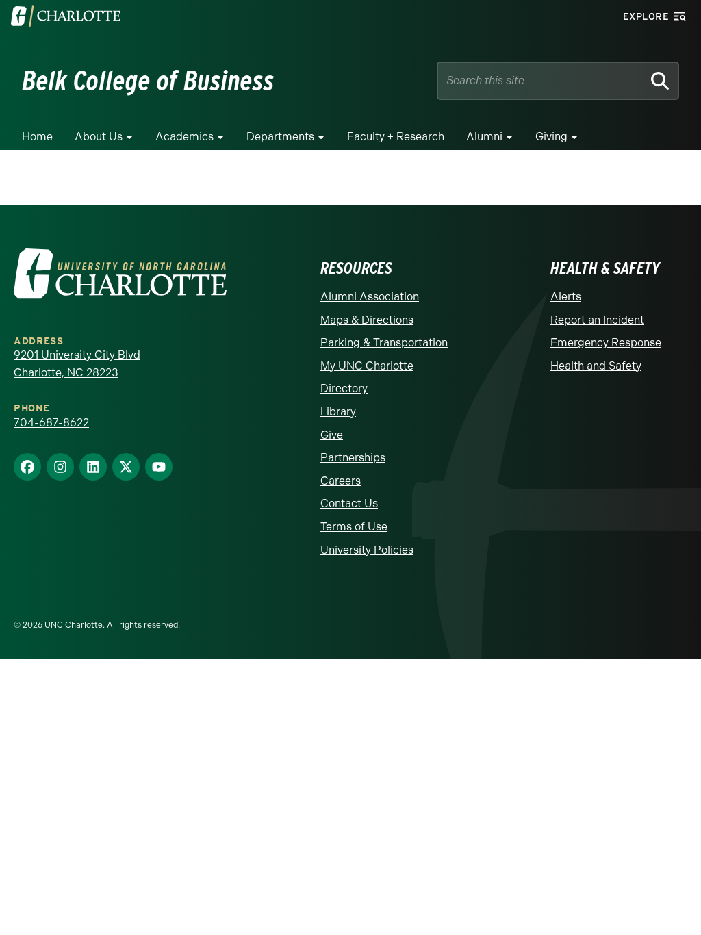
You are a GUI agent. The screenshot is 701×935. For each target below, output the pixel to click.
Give (331, 434)
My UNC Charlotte (366, 365)
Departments (280, 136)
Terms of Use (353, 526)
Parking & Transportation (384, 342)
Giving (551, 136)
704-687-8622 (51, 422)
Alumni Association (369, 296)
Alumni (484, 136)
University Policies (366, 549)
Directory (344, 388)
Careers (340, 480)
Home (37, 136)
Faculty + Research (395, 136)
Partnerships (352, 457)
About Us (99, 136)
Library (338, 411)
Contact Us (349, 503)
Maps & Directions (366, 319)
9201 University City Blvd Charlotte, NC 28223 (77, 363)
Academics (184, 136)
